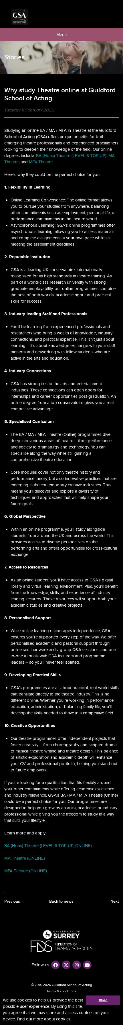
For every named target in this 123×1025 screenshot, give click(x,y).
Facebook (55, 965)
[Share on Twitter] (110, 110)
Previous (12, 901)
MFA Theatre (41, 161)
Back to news (61, 901)
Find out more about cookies (44, 1019)
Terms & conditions (61, 991)
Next (114, 901)
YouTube (87, 965)
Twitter (66, 965)
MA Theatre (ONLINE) (24, 858)
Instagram (76, 965)
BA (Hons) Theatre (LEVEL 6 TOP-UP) (71, 155)
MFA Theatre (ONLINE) (25, 870)
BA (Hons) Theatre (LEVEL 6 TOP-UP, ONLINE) (48, 845)
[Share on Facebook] (103, 110)
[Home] (19, 17)
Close (103, 1000)
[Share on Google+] (117, 110)
